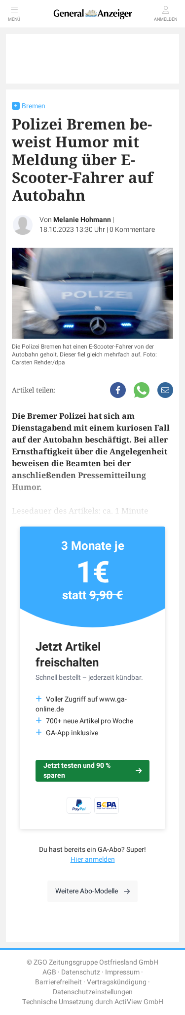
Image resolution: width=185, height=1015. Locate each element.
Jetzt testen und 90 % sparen (77, 770)
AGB (49, 972)
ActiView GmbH (138, 1002)
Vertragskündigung (117, 982)
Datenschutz (80, 972)
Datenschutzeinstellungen (93, 992)
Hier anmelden (93, 859)
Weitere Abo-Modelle (86, 891)
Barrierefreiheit (58, 982)
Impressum (122, 972)
